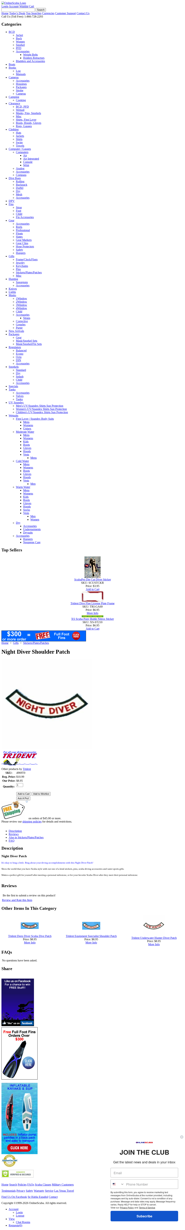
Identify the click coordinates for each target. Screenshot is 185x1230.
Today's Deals (17, 13)
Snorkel (20, 44)
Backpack (21, 184)
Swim (19, 142)
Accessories (22, 51)
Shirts (19, 139)
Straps (26, 318)
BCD (12, 31)
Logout (20, 1215)
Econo (19, 353)
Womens (28, 425)
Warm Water (23, 487)
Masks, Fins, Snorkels (28, 113)
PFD (18, 48)
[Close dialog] (182, 1137)
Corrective (22, 321)
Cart (31, 6)
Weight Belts (30, 54)
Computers (22, 152)
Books (12, 67)
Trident (27, 769)
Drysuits (28, 532)
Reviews (14, 834)
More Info (92, 613)
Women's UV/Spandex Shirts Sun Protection (41, 409)
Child (19, 213)
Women (20, 41)
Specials (13, 386)
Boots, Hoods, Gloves (28, 122)
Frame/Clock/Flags (27, 259)
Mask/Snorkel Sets (26, 340)
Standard (21, 370)
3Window (21, 305)
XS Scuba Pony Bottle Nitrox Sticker (92, 618)
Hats (18, 132)
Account (14, 6)
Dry (18, 191)
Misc (18, 116)
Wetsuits (13, 415)
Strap (19, 207)
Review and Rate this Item (17, 900)
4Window (21, 308)
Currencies (48, 13)
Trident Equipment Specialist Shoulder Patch (91, 936)
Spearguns (22, 282)
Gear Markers (24, 239)
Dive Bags (15, 178)
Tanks (12, 389)
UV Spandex (16, 402)
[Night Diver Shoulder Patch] (46, 748)
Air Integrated (31, 158)
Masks (12, 295)
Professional (23, 230)
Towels (20, 145)
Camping (14, 96)
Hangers (20, 252)
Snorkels (14, 366)
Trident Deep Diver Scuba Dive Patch (29, 936)
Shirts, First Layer (26, 119)
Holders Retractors (33, 57)
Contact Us (83, 13)
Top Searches (33, 13)
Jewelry (20, 262)
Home (4, 13)
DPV (12, 200)
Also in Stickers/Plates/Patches (26, 837)
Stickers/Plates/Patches (29, 272)
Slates (19, 236)
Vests (26, 454)
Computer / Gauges (20, 148)
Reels (19, 226)
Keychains (22, 265)
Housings (21, 83)
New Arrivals (16, 331)
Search (13, 1184)
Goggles (20, 324)
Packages (21, 87)
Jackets (20, 135)
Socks (26, 509)
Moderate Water (25, 431)
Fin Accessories (25, 217)
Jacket (19, 35)
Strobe (19, 90)
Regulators (15, 347)
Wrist (26, 165)
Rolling (20, 181)
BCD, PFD (22, 106)
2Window (21, 301)
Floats (19, 233)
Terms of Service (147, 1207)
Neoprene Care (31, 542)
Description (15, 830)
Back (19, 38)
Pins (18, 269)
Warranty (39, 1190)
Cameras (14, 77)
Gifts (11, 256)
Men (33, 483)
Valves (19, 396)
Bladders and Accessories (30, 61)
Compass (21, 174)
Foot (18, 210)
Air (25, 155)
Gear (11, 220)
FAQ (11, 840)
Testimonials (8, 1190)
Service (49, 1190)
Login (4, 6)
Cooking (21, 100)
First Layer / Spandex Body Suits (35, 418)
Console (28, 161)
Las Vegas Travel (64, 1190)
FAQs (30, 1184)
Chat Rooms (23, 1222)
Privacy (20, 1190)
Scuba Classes (43, 1184)
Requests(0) (15, 1225)
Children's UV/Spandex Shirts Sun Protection (42, 412)
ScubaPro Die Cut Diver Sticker (92, 579)
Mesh (19, 194)
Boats (12, 64)
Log (18, 70)
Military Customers (63, 1184)
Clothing (14, 129)
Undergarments (32, 529)
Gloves (27, 448)
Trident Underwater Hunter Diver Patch (154, 937)
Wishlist (23, 6)
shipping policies (32, 821)
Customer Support (65, 13)
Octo (18, 357)
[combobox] (117, 1184)
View (12, 1218)
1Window (21, 298)
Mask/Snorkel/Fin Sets (29, 344)
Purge (19, 327)
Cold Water (22, 461)
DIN (18, 360)
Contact (53, 1196)
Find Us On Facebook (14, 1196)
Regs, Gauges (24, 126)
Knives (13, 288)
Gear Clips (22, 243)
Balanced (21, 350)
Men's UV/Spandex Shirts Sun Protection (39, 405)
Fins (11, 204)
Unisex (27, 428)
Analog (20, 168)
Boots (26, 444)
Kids (26, 441)
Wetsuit (20, 109)
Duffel (19, 187)
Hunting (13, 278)
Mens (26, 422)
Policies (22, 1184)
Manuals (21, 74)
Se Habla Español (38, 1196)
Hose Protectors (25, 246)
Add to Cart (92, 589)
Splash (19, 376)
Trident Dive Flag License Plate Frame (92, 603)
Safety (19, 249)
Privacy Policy (127, 1207)
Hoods (27, 451)
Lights (12, 292)
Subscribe (144, 1216)
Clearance (14, 103)
